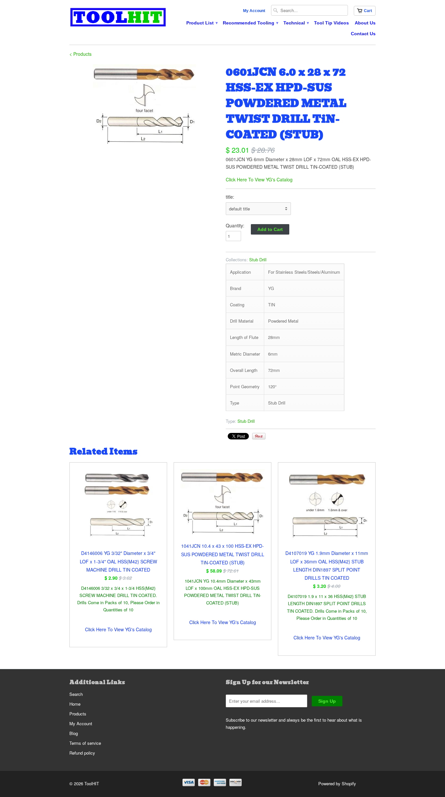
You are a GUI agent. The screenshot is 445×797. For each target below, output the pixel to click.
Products (77, 714)
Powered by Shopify (337, 783)
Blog (73, 733)
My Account (254, 10)
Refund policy (82, 753)
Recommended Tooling (250, 22)
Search (76, 694)
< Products (80, 54)
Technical (295, 22)
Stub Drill (257, 259)
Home (74, 704)
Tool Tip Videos (331, 22)
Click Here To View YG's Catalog (259, 179)
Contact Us (363, 33)
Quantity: (235, 225)
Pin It (259, 436)
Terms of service (85, 743)
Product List (201, 22)
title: (230, 196)
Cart (368, 10)
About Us (365, 22)
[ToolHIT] (118, 18)
